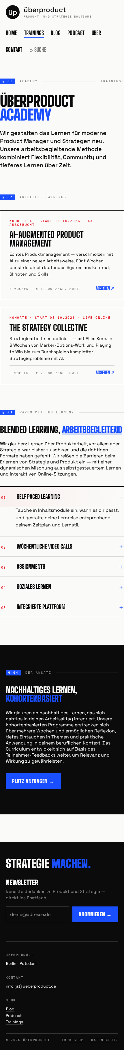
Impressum (73, 1040)
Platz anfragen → (33, 781)
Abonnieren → (95, 914)
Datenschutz (104, 1040)
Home (11, 32)
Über (96, 32)
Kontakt (14, 49)
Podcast (76, 32)
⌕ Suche (37, 49)
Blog (56, 32)
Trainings (34, 32)
